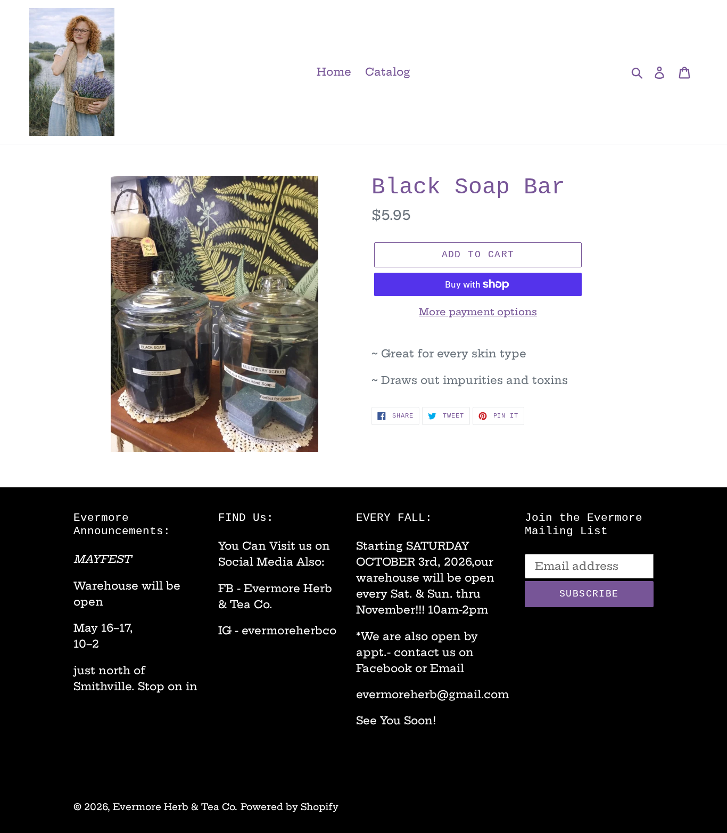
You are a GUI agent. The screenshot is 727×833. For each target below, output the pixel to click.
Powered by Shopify (289, 806)
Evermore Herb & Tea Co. (175, 806)
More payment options (478, 312)
